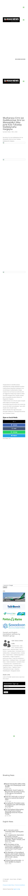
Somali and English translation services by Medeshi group (11, 634)
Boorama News (15, 649)
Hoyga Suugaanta (15, 656)
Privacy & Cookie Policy (8, 885)
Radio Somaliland (11, 662)
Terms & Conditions (20, 885)
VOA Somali (6, 678)
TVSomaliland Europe (8, 669)
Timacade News (18, 665)
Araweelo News (15, 646)
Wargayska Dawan (15, 670)
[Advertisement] (14, 37)
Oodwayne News (14, 660)
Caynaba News (11, 651)
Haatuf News (9, 654)
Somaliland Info (8, 663)
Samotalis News (21, 662)
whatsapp (15, 432)
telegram (15, 435)
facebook (15, 425)
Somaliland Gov (17, 663)
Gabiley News (6, 653)
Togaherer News (7, 667)
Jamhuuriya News (7, 658)
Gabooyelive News (15, 653)
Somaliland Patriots (8, 665)
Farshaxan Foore (20, 651)
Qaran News (7, 132)
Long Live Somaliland (18, 658)
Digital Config (16, 889)
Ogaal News (6, 660)
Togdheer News (16, 667)
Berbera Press (6, 649)
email (15, 428)
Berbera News (18, 647)
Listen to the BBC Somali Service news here (13, 677)
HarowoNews (6, 656)
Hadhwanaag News (19, 654)
